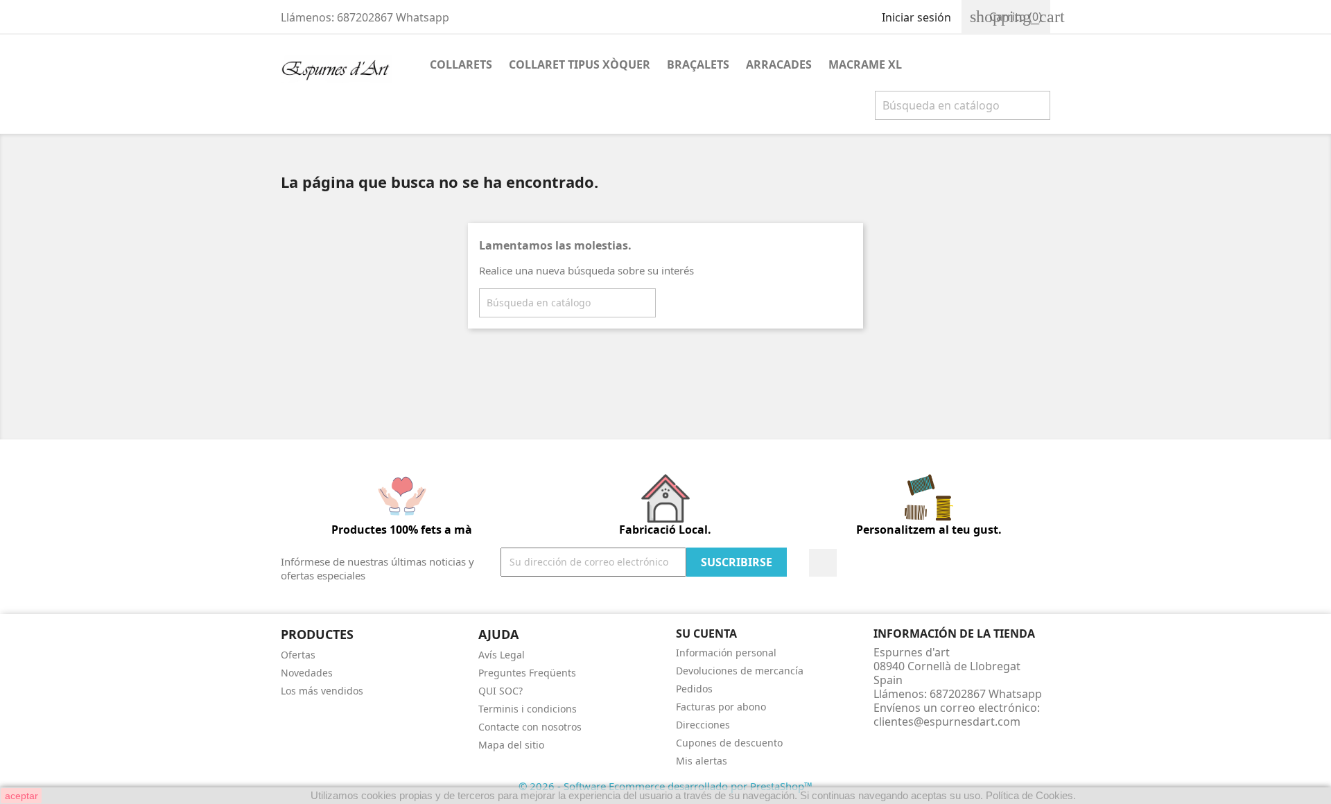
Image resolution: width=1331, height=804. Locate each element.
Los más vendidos (322, 690)
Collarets (461, 64)
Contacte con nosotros (530, 726)
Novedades (307, 672)
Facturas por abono (721, 706)
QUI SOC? (500, 690)
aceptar (21, 795)
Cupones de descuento (729, 742)
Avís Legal (501, 654)
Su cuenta (706, 633)
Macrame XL (865, 64)
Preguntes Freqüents (527, 672)
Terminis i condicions (527, 708)
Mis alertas (701, 760)
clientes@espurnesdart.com (946, 721)
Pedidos (694, 688)
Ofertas (298, 654)
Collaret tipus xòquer (579, 64)
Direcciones (703, 724)
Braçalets (698, 64)
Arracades (779, 64)
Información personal (726, 652)
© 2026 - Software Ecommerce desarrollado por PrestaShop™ (665, 786)
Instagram (823, 563)
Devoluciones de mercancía (739, 670)
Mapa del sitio (511, 744)
